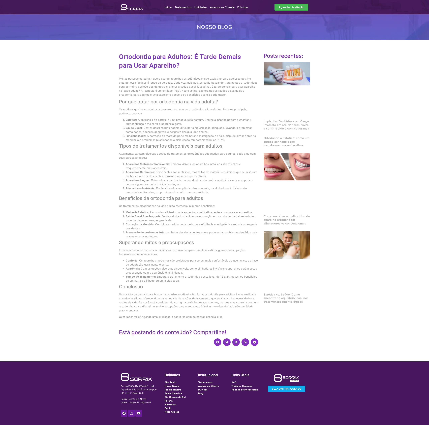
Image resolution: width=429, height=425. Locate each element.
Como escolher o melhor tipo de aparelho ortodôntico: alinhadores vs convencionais (287, 220)
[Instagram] (131, 413)
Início (168, 7)
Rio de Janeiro (173, 389)
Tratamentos (183, 7)
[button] (217, 342)
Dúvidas (242, 7)
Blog (200, 393)
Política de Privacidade (244, 389)
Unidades (200, 7)
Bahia (168, 408)
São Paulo (170, 382)
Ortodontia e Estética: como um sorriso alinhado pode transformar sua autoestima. (286, 141)
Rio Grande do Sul (175, 397)
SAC (233, 382)
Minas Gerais (172, 386)
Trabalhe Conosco (241, 386)
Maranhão (170, 404)
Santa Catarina (173, 393)
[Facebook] (124, 413)
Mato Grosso (172, 411)
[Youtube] (138, 413)
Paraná (169, 400)
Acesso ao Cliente (222, 7)
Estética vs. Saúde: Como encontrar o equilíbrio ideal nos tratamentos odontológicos (286, 298)
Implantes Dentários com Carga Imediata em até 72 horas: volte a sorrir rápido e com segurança (286, 125)
